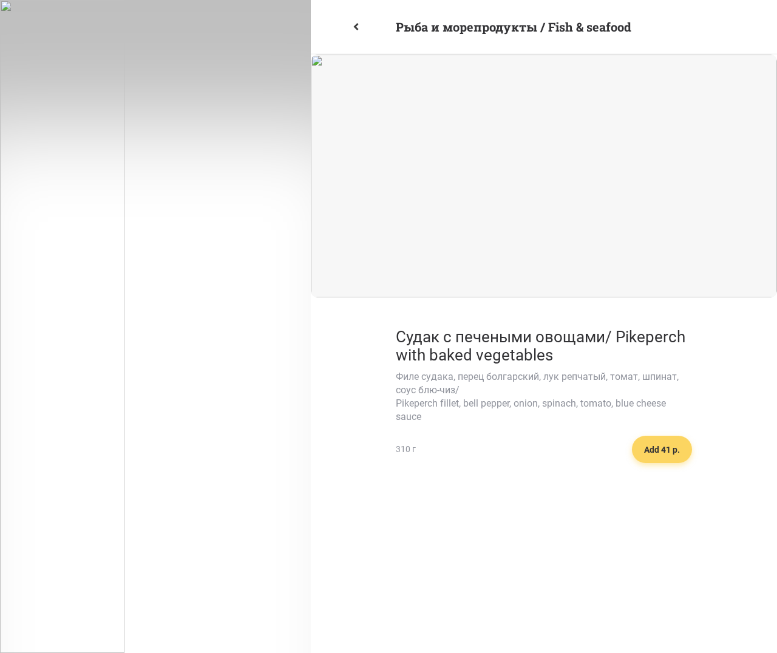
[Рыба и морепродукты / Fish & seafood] (370, 27)
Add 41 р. (662, 450)
